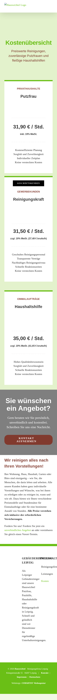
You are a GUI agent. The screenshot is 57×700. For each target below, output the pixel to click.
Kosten (45, 581)
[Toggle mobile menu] (51, 8)
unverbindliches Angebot (17, 530)
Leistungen (46, 573)
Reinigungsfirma (46, 566)
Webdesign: (17, 683)
